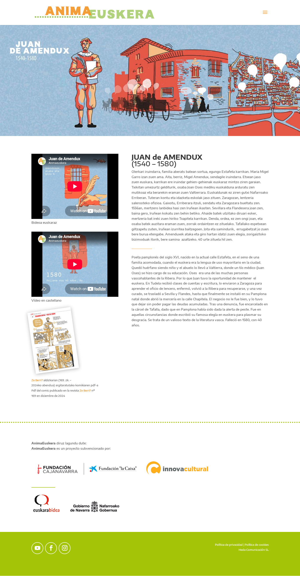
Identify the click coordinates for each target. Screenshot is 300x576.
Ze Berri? (37, 380)
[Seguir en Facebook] (51, 548)
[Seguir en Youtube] (37, 548)
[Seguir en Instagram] (64, 548)
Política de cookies (257, 544)
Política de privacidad (229, 544)
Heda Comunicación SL (254, 549)
